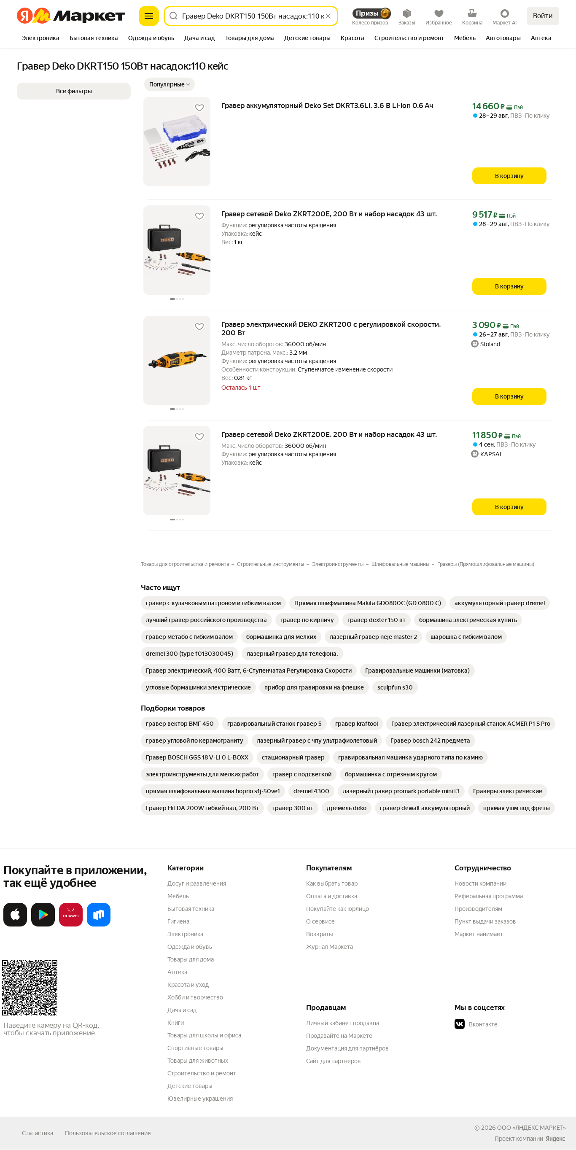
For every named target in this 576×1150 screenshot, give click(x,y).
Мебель (178, 896)
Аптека (177, 972)
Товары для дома (190, 959)
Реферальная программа (489, 896)
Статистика (37, 1133)
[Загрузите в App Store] (15, 925)
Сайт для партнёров (333, 1061)
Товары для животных (197, 1060)
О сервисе (320, 921)
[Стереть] (328, 16)
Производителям (478, 908)
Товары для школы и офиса (204, 1035)
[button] (169, 84)
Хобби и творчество (195, 997)
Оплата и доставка (331, 896)
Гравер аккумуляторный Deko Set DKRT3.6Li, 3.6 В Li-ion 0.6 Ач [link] (327, 105)
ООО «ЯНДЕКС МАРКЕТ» (531, 1127)
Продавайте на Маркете (339, 1035)
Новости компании (480, 883)
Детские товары (190, 1086)
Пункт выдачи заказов (485, 921)
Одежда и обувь (189, 946)
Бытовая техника (190, 908)
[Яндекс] (555, 1138)
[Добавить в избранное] (199, 108)
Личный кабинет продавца (342, 1023)
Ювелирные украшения (200, 1098)
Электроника (185, 934)
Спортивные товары (195, 1048)
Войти (543, 16)
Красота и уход (188, 984)
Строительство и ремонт (201, 1073)
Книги (175, 1022)
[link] (213, 603)
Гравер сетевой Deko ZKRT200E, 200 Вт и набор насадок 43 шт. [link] (329, 214)
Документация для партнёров (347, 1048)
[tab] (41, 39)
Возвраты (319, 934)
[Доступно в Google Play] (43, 925)
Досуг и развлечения (196, 883)
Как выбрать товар (332, 883)
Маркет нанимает (479, 934)
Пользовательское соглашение (108, 1133)
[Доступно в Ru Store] (98, 925)
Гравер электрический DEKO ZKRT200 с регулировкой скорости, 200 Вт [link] (331, 328)
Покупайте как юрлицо (337, 908)
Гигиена (178, 921)
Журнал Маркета (329, 946)
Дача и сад (181, 1010)
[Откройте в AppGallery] (71, 925)
